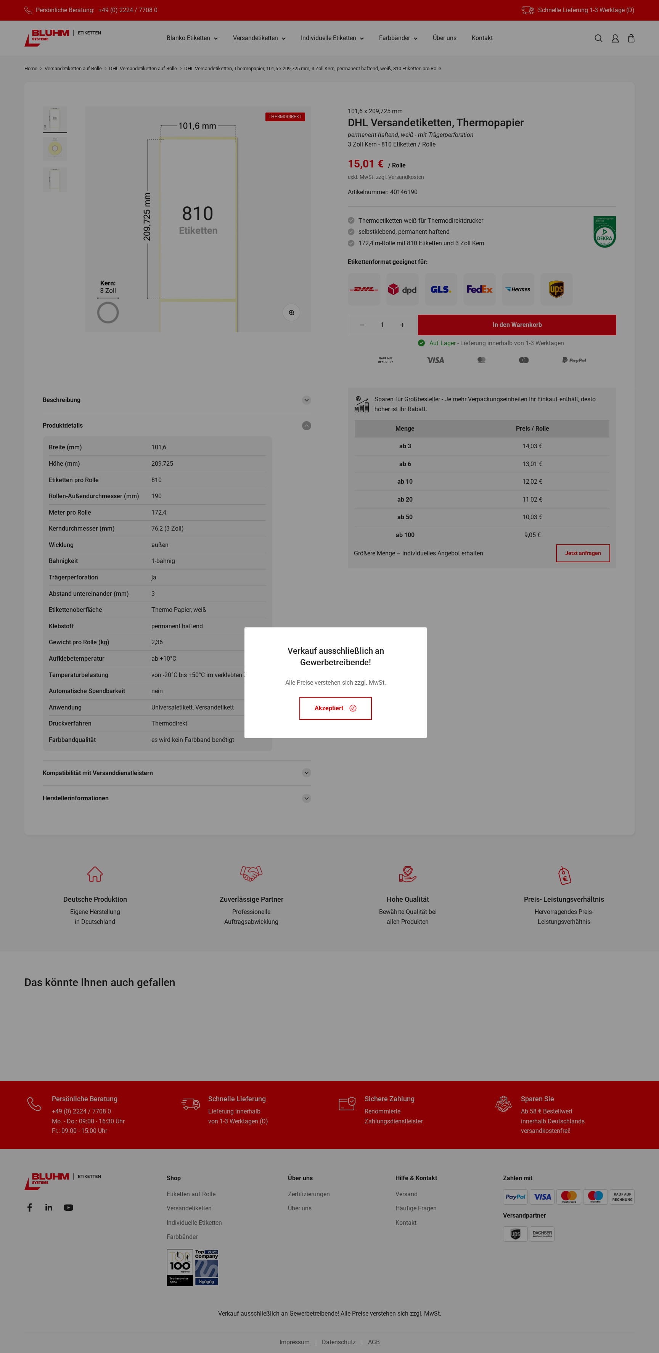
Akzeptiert (329, 708)
